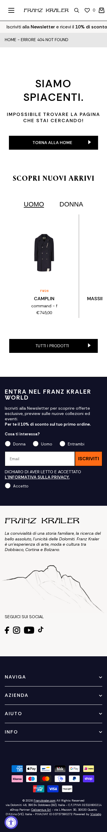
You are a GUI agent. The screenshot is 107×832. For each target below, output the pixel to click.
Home (10, 40)
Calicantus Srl (41, 810)
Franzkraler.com (45, 800)
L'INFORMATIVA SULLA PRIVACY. (37, 477)
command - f (44, 305)
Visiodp (95, 814)
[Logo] (46, 10)
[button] (102, 10)
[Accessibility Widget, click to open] (11, 822)
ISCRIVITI (88, 458)
